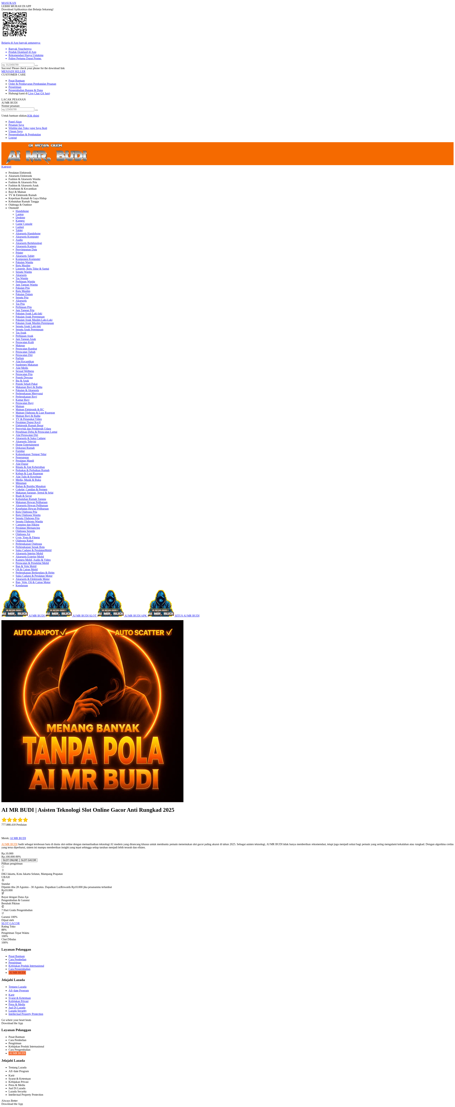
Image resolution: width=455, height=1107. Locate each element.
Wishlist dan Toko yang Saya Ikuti (28, 128)
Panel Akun (15, 121)
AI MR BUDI (18, 838)
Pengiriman (15, 87)
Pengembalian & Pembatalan (25, 134)
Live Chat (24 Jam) (39, 93)
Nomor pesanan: (10, 105)
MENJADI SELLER (13, 71)
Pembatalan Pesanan (44, 83)
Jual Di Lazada (17, 1007)
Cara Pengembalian (19, 968)
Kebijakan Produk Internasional (26, 965)
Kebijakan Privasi (18, 1001)
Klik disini (33, 115)
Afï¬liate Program (19, 990)
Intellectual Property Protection (26, 1013)
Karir (11, 994)
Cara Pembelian (17, 959)
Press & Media (17, 1004)
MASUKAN (8, 2)
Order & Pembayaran (21, 83)
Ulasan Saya (16, 131)
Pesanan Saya (16, 124)
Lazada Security (18, 1010)
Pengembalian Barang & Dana (26, 90)
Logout (13, 137)
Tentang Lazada (17, 986)
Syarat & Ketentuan (20, 997)
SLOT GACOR (10, 923)
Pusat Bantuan (17, 80)
